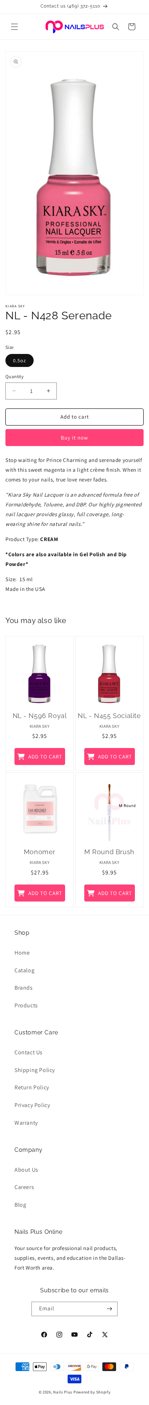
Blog (20, 1205)
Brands (23, 987)
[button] (14, 27)
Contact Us (28, 1052)
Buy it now (74, 437)
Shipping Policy (34, 1070)
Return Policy (31, 1087)
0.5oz (19, 360)
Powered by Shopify (92, 1392)
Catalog (24, 970)
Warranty (26, 1123)
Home (22, 952)
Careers (24, 1187)
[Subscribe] (109, 1309)
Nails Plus (62, 1392)
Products (26, 1005)
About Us (26, 1169)
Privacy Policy (32, 1105)
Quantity (14, 376)
